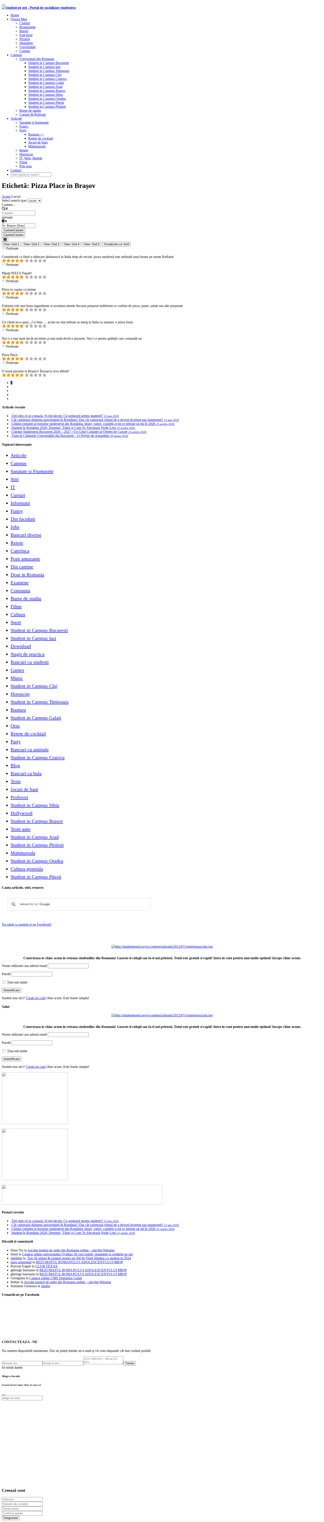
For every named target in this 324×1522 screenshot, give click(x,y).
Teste (16, 781)
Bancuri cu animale (30, 749)
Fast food (25, 35)
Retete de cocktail (40, 138)
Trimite (129, 1363)
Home (15, 15)
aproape (7, 217)
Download (21, 646)
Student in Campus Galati (46, 83)
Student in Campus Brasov (46, 91)
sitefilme (16, 1258)
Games (17, 670)
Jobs (15, 527)
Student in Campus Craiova (47, 79)
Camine (24, 51)
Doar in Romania (27, 574)
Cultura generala (27, 869)
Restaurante (27, 27)
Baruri (23, 31)
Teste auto (20, 829)
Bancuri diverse (26, 535)
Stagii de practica (28, 654)
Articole (16, 118)
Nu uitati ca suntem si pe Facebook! (27, 924)
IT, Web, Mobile (30, 158)
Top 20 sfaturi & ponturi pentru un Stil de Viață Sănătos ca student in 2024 (78, 1258)
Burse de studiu (30, 110)
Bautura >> (36, 134)
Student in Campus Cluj (44, 75)
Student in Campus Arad (45, 87)
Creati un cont (35, 998)
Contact (16, 170)
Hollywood (21, 813)
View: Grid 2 (31, 244)
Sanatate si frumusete (34, 122)
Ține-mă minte (16, 982)
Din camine (22, 566)
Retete (23, 150)
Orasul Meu (19, 19)
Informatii (20, 503)
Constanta (20, 590)
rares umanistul (21, 1262)
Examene (20, 582)
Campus (16, 55)
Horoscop (26, 154)
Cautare (13, 230)
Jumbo (45, 1286)
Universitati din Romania (36, 59)
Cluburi (24, 23)
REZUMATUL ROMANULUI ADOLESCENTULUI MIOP (79, 1262)
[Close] (3, 1394)
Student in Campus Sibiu (45, 95)
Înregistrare (11, 1518)
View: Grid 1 (11, 244)
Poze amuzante (25, 558)
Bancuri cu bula (26, 773)
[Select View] (5, 239)
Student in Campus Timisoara (48, 71)
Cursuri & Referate (32, 114)
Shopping (26, 43)
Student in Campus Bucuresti (48, 63)
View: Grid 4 (71, 244)
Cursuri (18, 495)
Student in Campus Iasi (44, 67)
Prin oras (25, 166)
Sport (16, 622)
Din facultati (23, 519)
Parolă (6, 974)
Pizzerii (24, 39)
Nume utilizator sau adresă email (24, 966)
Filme (23, 162)
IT (13, 487)
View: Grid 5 (91, 244)
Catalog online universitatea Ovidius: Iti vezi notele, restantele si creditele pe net (77, 1254)
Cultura (18, 614)
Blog (15, 765)
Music (17, 678)
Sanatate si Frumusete (32, 471)
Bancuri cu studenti (30, 662)
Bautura (18, 710)
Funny (23, 126)
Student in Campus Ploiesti (47, 106)
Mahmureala (37, 146)
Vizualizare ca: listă (116, 244)
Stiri (15, 479)
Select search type (14, 200)
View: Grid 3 (51, 244)
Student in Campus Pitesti (46, 102)
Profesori (19, 797)
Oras (15, 725)
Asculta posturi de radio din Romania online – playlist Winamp (71, 1250)
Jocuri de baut (38, 142)
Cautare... (8, 205)
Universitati (27, 47)
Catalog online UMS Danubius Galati (55, 1278)
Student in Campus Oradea (47, 98)
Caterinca (20, 550)
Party (23, 130)
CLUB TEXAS (46, 1266)
